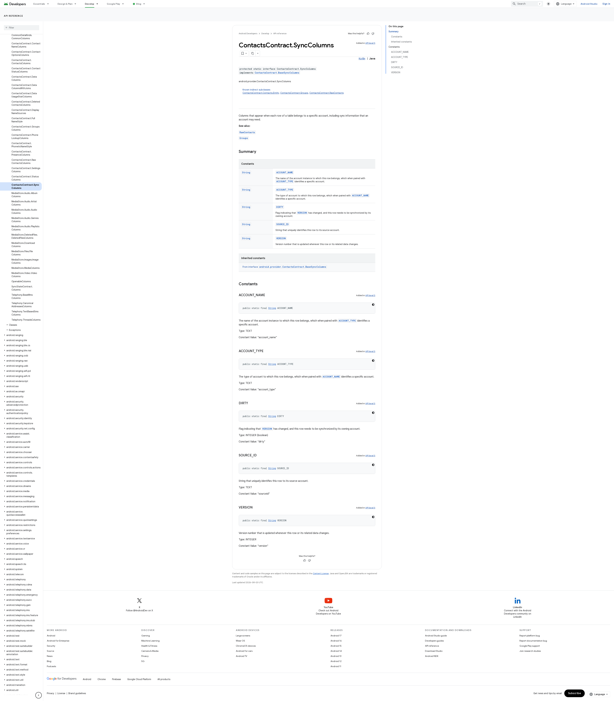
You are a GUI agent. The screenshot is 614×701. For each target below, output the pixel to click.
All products (163, 679)
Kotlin (362, 58)
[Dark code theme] (373, 305)
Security (51, 645)
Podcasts (51, 666)
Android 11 (336, 666)
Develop (89, 3)
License (61, 693)
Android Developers (248, 33)
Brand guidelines (77, 693)
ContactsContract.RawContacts (326, 92)
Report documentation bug (533, 640)
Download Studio (433, 651)
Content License (321, 573)
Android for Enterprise (58, 640)
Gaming (145, 635)
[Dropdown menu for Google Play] (124, 4)
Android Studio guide (436, 635)
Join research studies (530, 651)
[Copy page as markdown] (253, 53)
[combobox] (527, 4)
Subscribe (574, 693)
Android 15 (336, 645)
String (246, 172)
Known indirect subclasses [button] (293, 91)
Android (51, 635)
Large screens (243, 635)
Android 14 (336, 651)
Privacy (145, 656)
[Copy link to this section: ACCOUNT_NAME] (268, 295)
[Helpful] (368, 33)
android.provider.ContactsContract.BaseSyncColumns (292, 266)
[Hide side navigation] (38, 695)
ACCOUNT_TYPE (284, 181)
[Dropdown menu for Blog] (145, 4)
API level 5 (370, 43)
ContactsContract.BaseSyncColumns (277, 72)
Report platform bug (530, 635)
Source (50, 651)
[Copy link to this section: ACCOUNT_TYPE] (267, 351)
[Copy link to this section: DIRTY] (251, 403)
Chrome (102, 679)
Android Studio (589, 3)
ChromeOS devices (246, 645)
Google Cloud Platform (139, 679)
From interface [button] (284, 266)
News (49, 656)
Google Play (113, 3)
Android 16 (336, 640)
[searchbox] (21, 27)
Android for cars (244, 651)
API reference (13, 15)
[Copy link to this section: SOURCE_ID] (260, 455)
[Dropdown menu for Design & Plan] (76, 4)
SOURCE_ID (282, 224)
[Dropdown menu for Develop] (98, 4)
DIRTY (279, 207)
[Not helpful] (372, 33)
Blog (138, 3)
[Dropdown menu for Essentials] (49, 4)
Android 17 (336, 635)
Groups (244, 138)
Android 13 (336, 656)
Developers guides (434, 640)
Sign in (606, 3)
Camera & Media (149, 651)
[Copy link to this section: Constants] (261, 284)
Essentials (39, 3)
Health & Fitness (149, 645)
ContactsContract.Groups (294, 92)
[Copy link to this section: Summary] (259, 152)
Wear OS (240, 640)
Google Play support (530, 645)
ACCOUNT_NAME (284, 172)
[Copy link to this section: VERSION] (256, 508)
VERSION (302, 212)
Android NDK (431, 656)
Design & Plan (65, 3)
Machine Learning (150, 640)
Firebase (116, 679)
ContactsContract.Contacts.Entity (261, 92)
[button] (21, 324)
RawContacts (247, 132)
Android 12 (336, 661)
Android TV (241, 656)
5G (143, 661)
